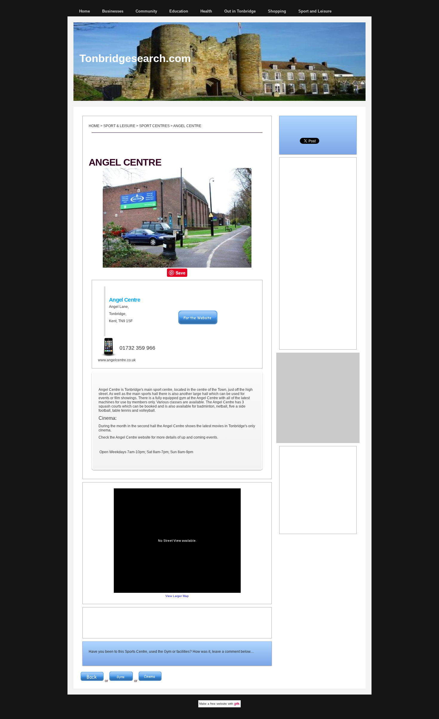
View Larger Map (177, 596)
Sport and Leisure (314, 11)
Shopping (277, 11)
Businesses (112, 11)
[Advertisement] (177, 622)
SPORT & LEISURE (119, 126)
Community (146, 11)
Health (206, 11)
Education (178, 11)
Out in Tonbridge (240, 11)
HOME (94, 126)
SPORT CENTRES (154, 126)
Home (84, 11)
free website (218, 703)
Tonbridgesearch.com (135, 58)
